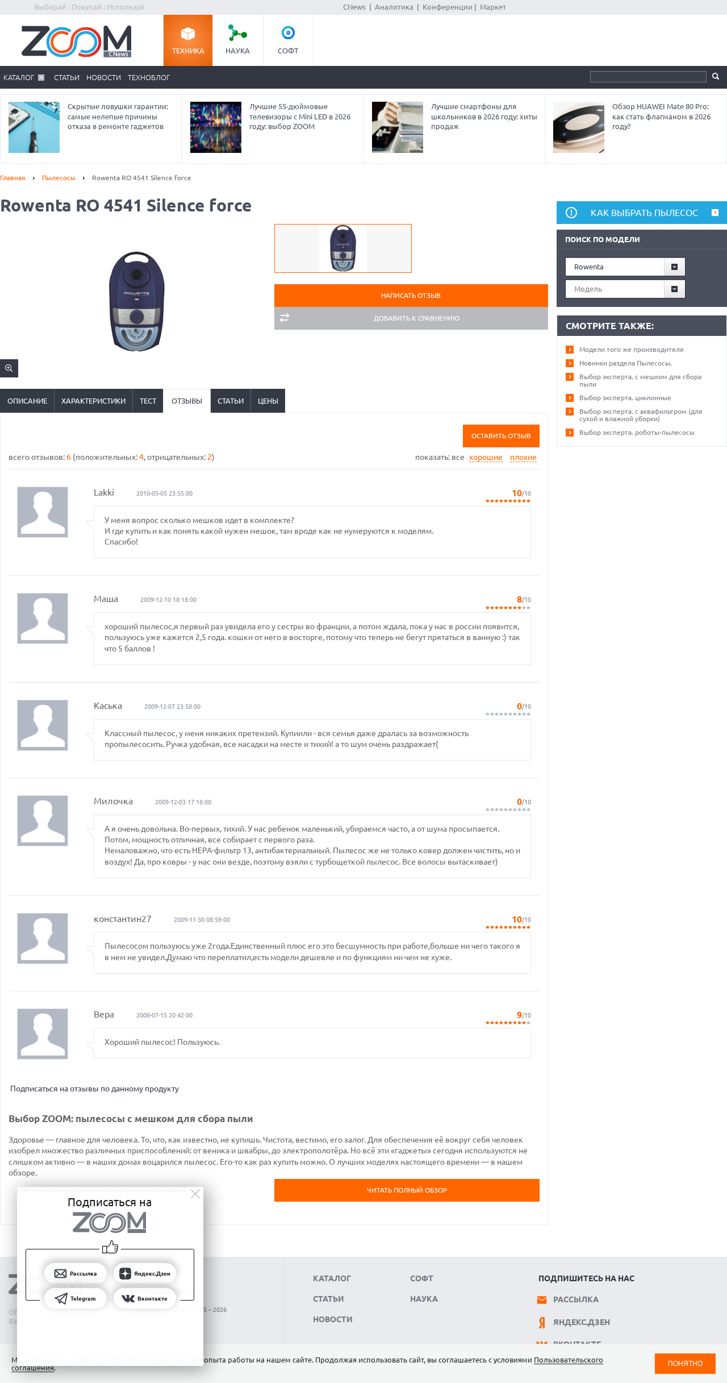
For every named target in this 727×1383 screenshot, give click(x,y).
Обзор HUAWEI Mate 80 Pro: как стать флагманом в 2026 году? (661, 116)
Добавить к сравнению (416, 318)
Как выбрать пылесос (644, 212)
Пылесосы (59, 177)
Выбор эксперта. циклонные (625, 397)
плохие (523, 457)
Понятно (685, 1363)
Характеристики (93, 401)
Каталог (18, 77)
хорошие (486, 457)
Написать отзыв (411, 295)
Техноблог (149, 77)
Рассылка (576, 1299)
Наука (237, 51)
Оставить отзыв (501, 435)
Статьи (67, 77)
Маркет (493, 7)
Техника (188, 51)
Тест (148, 401)
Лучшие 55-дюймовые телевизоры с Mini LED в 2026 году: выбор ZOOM (299, 116)
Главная (13, 177)
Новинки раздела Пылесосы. (625, 363)
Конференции (448, 7)
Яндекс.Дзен (581, 1322)
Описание (27, 401)
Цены (268, 401)
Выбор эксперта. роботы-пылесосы (637, 432)
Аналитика (394, 7)
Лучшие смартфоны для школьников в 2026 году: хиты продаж (484, 116)
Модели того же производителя (631, 349)
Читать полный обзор (407, 1190)
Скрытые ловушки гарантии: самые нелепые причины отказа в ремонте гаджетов (118, 116)
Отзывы (187, 401)
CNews (354, 7)
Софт (288, 51)
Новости (103, 77)
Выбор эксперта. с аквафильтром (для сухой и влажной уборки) (641, 415)
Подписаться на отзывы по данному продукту (94, 1088)
